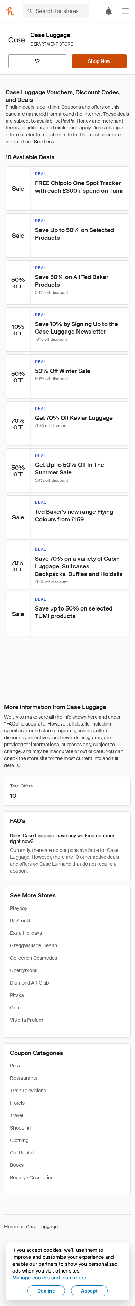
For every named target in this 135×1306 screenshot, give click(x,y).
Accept (89, 1291)
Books (17, 1165)
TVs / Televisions (28, 1090)
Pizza (16, 1066)
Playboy (18, 908)
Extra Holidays (26, 933)
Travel (16, 1115)
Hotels (17, 1103)
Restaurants (23, 1078)
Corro (16, 1008)
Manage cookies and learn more (49, 1277)
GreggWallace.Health (33, 945)
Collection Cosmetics (33, 958)
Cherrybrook (23, 970)
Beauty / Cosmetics (31, 1177)
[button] (125, 11)
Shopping (20, 1128)
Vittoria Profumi (27, 1020)
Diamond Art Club (29, 983)
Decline (46, 1291)
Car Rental (22, 1153)
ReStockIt (21, 921)
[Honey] (10, 11)
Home (11, 1226)
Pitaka (17, 995)
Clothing (19, 1140)
